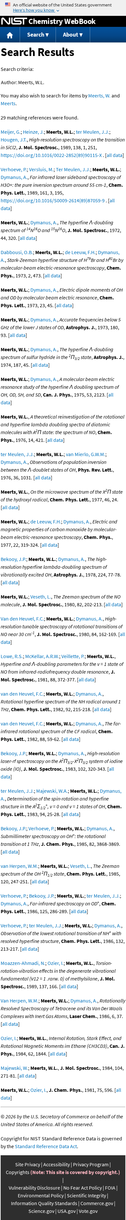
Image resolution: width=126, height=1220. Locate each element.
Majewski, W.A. (52, 791)
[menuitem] (10, 35)
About (70, 34)
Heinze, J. (33, 132)
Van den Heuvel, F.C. (22, 618)
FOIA (110, 1187)
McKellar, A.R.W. (42, 656)
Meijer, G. (11, 132)
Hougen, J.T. (14, 139)
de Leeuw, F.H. (80, 252)
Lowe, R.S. (12, 656)
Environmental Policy (41, 1195)
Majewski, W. (14, 1068)
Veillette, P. (73, 656)
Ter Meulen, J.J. (73, 169)
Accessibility (56, 1164)
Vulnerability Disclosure (34, 1187)
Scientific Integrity (86, 1195)
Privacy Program (91, 1164)
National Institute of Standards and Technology (14, 21)
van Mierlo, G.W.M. (85, 454)
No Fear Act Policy (82, 1187)
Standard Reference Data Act (46, 1146)
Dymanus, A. (14, 177)
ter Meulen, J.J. (92, 132)
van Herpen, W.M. (19, 866)
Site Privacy (27, 1164)
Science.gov (41, 1211)
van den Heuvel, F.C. (22, 693)
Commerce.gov (96, 1203)
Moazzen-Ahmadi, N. (23, 963)
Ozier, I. (55, 963)
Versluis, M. (41, 169)
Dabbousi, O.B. (17, 252)
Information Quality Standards (44, 1203)
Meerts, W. (99, 95)
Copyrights (17, 1172)
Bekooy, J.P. (13, 559)
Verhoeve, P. (14, 169)
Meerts (8, 103)
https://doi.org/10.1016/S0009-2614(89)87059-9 (53, 200)
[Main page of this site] (10, 35)
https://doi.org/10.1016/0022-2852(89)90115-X (51, 155)
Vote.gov (88, 1211)
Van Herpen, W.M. (19, 1000)
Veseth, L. (40, 596)
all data (114, 155)
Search (35, 34)
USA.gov (67, 1211)
